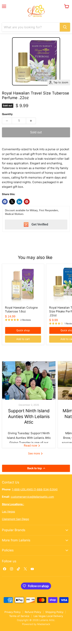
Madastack (43, 624)
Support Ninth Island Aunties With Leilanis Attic (29, 416)
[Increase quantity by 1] (31, 121)
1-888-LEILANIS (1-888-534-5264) (35, 489)
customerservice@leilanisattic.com (32, 496)
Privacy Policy (12, 611)
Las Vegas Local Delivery (48, 616)
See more (34, 453)
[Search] (65, 27)
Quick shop (23, 330)
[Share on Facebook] (5, 201)
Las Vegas (8, 511)
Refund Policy (33, 611)
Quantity (7, 114)
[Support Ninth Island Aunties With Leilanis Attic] (28, 380)
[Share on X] (12, 201)
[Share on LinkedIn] (19, 201)
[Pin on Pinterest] (27, 201)
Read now (31, 445)
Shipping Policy (54, 611)
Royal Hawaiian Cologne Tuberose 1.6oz (21, 309)
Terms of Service (19, 616)
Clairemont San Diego (15, 519)
